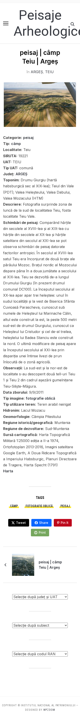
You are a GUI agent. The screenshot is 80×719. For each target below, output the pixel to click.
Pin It (64, 523)
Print (42, 532)
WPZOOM (49, 709)
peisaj (28, 137)
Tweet (21, 523)
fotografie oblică (40, 398)
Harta (8, 471)
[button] (5, 23)
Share (43, 523)
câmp (16, 143)
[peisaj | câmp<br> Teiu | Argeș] (23, 564)
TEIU (49, 72)
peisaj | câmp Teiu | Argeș (50, 565)
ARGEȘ (37, 72)
